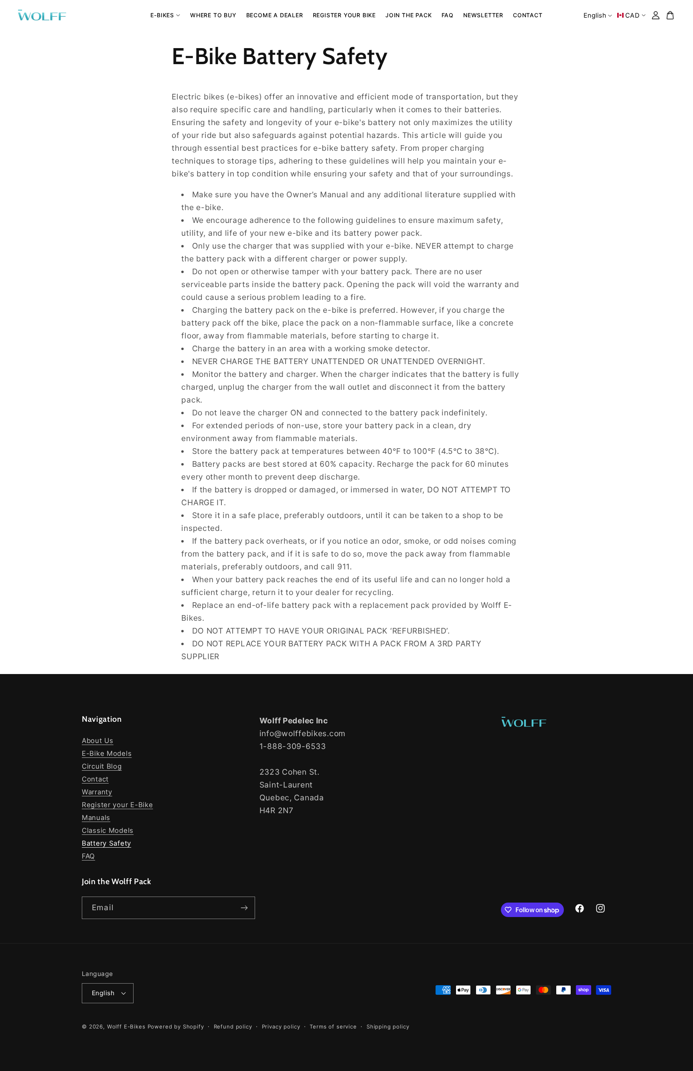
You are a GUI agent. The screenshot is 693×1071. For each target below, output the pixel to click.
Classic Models (108, 830)
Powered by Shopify (176, 1026)
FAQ (88, 856)
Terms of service (333, 1026)
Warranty (97, 792)
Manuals (96, 818)
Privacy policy (281, 1026)
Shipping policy (388, 1026)
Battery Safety (106, 843)
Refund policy (233, 1026)
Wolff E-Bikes (126, 1026)
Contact (95, 779)
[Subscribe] (244, 908)
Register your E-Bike (117, 805)
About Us (97, 741)
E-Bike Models (107, 753)
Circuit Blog (102, 766)
